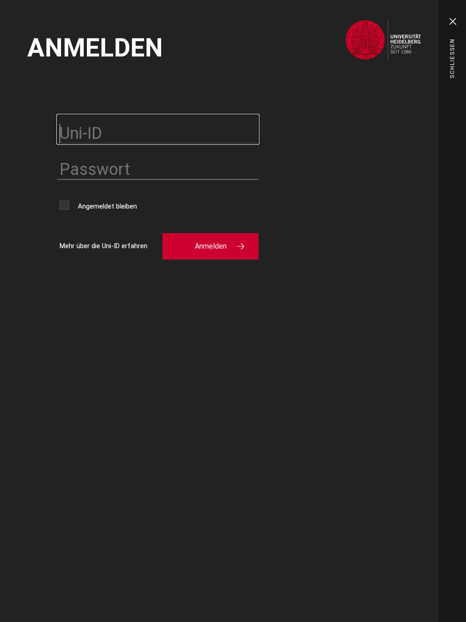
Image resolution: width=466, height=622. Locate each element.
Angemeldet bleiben (107, 206)
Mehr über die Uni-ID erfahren (103, 246)
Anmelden (211, 246)
